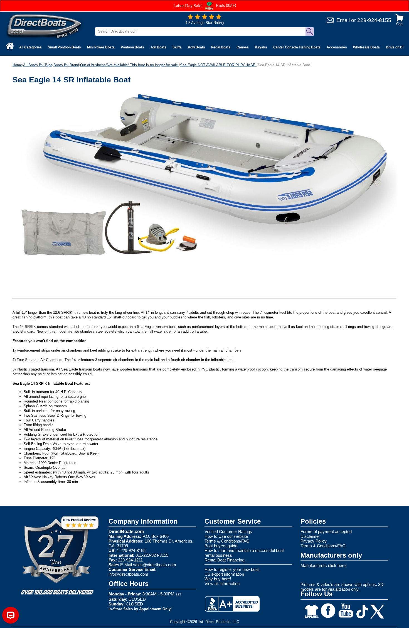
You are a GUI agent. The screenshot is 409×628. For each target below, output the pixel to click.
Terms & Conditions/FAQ (227, 541)
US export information (224, 574)
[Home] (10, 46)
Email (343, 20)
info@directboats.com (128, 574)
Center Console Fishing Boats (297, 47)
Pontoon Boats (132, 47)
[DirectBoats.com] (44, 26)
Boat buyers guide (220, 545)
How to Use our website (226, 536)
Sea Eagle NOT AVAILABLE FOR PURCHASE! (218, 65)
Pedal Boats (220, 47)
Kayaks (261, 47)
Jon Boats (158, 47)
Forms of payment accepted (326, 531)
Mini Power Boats (101, 47)
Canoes (242, 47)
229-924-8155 (374, 20)
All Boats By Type (37, 65)
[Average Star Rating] (204, 18)
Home (17, 65)
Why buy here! (217, 579)
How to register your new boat (231, 569)
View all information (222, 583)
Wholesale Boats (366, 47)
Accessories (337, 47)
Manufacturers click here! (323, 565)
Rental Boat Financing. (224, 560)
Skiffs (177, 47)
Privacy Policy (313, 541)
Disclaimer (310, 536)
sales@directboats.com (154, 564)
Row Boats (196, 47)
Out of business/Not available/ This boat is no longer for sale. (129, 65)
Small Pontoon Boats (64, 47)
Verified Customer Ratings (228, 531)
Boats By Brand (66, 65)
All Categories (30, 47)
